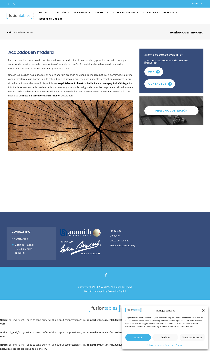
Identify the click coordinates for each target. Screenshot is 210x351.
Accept (138, 337)
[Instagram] (14, 4)
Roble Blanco (94, 83)
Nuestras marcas (51, 19)
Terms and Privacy (173, 345)
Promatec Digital (117, 291)
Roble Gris (80, 83)
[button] (203, 310)
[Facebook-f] (9, 4)
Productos (115, 230)
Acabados (80, 12)
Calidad (100, 12)
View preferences (192, 337)
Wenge (107, 83)
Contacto (115, 235)
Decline (165, 337)
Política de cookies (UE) (122, 245)
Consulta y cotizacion (159, 12)
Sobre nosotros (124, 12)
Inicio (43, 12)
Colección (59, 12)
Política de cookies (155, 345)
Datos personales (119, 240)
